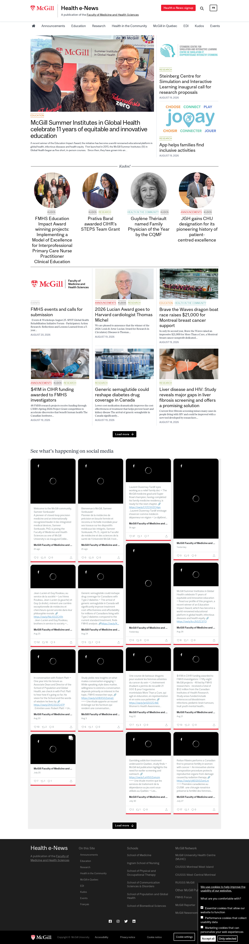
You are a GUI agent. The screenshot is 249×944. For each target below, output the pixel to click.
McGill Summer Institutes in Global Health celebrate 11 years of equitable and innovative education (88, 129)
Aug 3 (84, 718)
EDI (186, 26)
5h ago (132, 527)
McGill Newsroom (186, 912)
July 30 (132, 801)
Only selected (227, 938)
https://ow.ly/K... (110, 623)
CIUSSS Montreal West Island (194, 866)
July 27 (180, 801)
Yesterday (181, 547)
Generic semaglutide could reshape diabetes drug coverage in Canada (122, 395)
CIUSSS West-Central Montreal (195, 874)
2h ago (37, 549)
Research (99, 26)
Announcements (53, 26)
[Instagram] (118, 921)
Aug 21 (180, 716)
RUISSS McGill (184, 882)
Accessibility (101, 937)
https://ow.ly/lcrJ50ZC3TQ (192, 621)
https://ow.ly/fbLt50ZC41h (48, 616)
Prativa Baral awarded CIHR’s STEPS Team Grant (100, 224)
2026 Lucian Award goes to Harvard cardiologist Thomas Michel (123, 315)
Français (84, 904)
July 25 (37, 772)
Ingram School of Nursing (143, 863)
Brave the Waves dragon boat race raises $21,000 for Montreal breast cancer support (188, 317)
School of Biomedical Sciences (146, 905)
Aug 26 (180, 631)
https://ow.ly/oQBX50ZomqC (97, 698)
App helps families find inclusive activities (181, 147)
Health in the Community (129, 26)
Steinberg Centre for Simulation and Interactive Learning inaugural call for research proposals (185, 84)
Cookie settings (184, 936)
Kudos (199, 26)
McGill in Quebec (165, 26)
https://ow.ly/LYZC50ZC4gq (144, 507)
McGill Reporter (185, 905)
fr (213, 7)
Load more (122, 434)
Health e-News (79, 8)
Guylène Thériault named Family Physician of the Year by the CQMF (149, 226)
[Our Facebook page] (110, 921)
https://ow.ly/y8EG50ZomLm (193, 780)
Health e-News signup (178, 7)
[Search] (202, 9)
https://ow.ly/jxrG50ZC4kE (144, 702)
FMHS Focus (183, 897)
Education (78, 26)
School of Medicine (139, 855)
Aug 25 (37, 633)
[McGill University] (44, 8)
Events (215, 26)
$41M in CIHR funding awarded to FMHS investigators (52, 395)
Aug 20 (37, 718)
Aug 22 (132, 716)
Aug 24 (84, 633)
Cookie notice (154, 937)
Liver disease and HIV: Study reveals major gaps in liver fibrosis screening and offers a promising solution (187, 397)
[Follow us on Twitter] (126, 921)
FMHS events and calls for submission (57, 312)
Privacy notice (127, 937)
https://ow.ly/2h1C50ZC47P (49, 704)
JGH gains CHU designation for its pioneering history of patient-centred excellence (197, 229)
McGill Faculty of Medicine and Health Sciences (53, 545)
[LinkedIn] (134, 921)
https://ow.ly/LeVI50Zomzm (144, 777)
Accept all (208, 938)
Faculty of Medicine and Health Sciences (113, 14)
